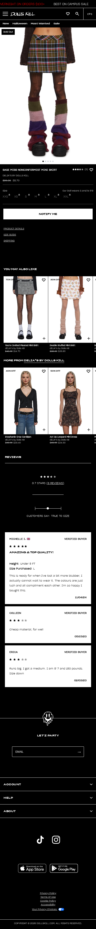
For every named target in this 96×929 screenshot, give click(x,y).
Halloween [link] (20, 23)
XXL (66, 196)
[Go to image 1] (43, 161)
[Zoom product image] (48, 95)
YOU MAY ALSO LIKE (20, 269)
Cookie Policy (48, 901)
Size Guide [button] (10, 235)
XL (55, 196)
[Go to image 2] (45, 161)
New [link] (6, 23)
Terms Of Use (48, 897)
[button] (70, 4)
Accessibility (48, 905)
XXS (5, 196)
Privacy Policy (48, 893)
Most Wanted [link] (40, 23)
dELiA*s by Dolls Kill (16, 176)
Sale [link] (57, 23)
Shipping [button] (9, 241)
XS (16, 196)
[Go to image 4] (50, 161)
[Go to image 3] (48, 161)
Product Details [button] (14, 229)
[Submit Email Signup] (79, 752)
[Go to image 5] (53, 161)
